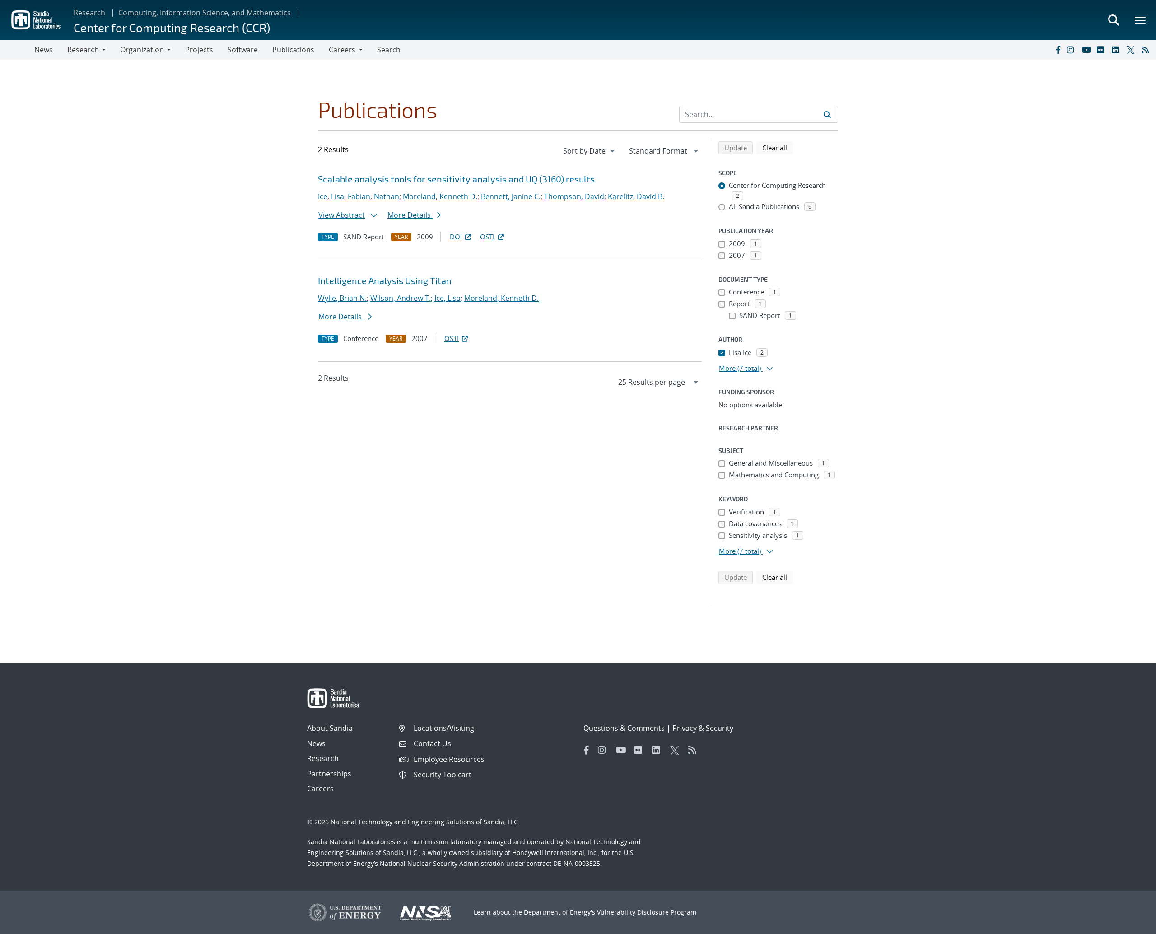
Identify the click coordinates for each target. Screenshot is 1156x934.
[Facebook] (1057, 49)
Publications (293, 50)
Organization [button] (142, 50)
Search (389, 50)
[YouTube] (1087, 49)
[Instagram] (1072, 49)
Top (1129, 924)
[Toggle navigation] (17, 50)
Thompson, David (574, 196)
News (43, 50)
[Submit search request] (827, 114)
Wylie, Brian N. (342, 298)
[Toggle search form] (1113, 20)
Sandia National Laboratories (351, 841)
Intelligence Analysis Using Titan (385, 280)
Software (243, 50)
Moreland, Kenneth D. (440, 196)
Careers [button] (342, 50)
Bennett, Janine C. (511, 196)
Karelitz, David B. (636, 196)
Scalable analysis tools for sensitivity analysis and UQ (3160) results (456, 178)
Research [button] (83, 50)
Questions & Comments (624, 728)
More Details (410, 215)
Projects (199, 50)
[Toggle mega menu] (1141, 20)
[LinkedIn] (1117, 49)
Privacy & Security (702, 728)
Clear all (777, 147)
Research (89, 13)
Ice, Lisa (331, 196)
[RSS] (1147, 49)
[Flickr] (1102, 49)
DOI (456, 236)
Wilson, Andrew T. (400, 298)
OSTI (487, 236)
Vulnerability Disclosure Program (646, 912)
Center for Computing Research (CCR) (172, 27)
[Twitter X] (1132, 49)
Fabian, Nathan (373, 196)
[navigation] (590, 151)
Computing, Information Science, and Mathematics (204, 13)
